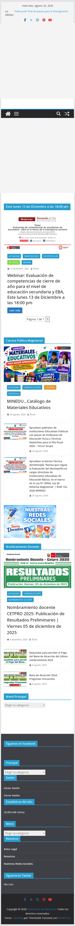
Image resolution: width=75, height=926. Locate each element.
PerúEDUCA (13, 393)
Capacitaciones (31, 256)
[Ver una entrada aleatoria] (67, 114)
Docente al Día (50, 256)
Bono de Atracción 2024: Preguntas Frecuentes (43, 677)
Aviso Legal (10, 849)
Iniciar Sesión (12, 788)
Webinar (27, 262)
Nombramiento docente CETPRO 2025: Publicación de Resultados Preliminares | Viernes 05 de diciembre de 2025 (36, 619)
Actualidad (14, 256)
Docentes (50, 387)
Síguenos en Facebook (20, 744)
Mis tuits (8, 884)
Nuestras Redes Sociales (18, 863)
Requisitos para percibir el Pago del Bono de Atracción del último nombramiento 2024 (48, 656)
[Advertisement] (37, 61)
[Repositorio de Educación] (8, 114)
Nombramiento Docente (20, 600)
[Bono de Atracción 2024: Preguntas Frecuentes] (15, 679)
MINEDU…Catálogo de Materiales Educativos (29, 404)
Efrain (36, 268)
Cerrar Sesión (12, 795)
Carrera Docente (32, 387)
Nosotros (9, 856)
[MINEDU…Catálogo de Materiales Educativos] (37, 364)
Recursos (13, 262)
